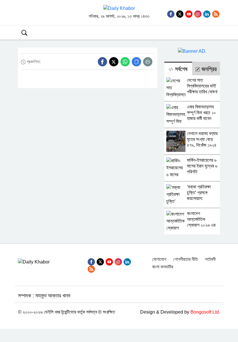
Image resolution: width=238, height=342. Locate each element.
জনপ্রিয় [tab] (208, 69)
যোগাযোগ (159, 259)
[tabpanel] (192, 154)
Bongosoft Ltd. (205, 312)
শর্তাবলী (210, 259)
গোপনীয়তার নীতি (185, 259)
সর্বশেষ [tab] (180, 69)
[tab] (178, 68)
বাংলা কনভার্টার (162, 266)
